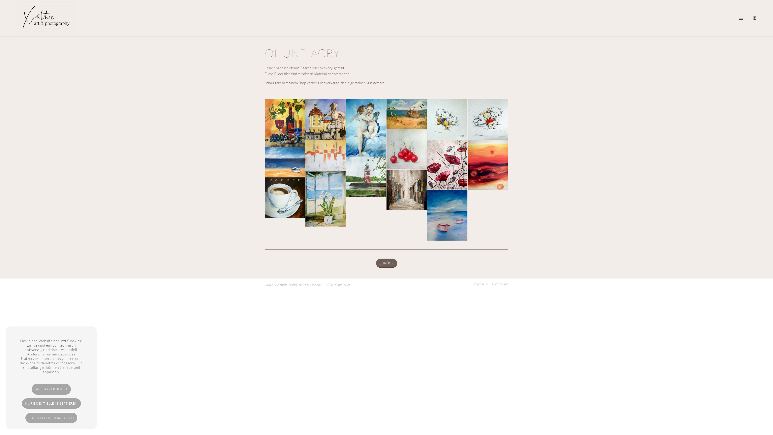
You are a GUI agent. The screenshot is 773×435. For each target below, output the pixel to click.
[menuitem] (741, 18)
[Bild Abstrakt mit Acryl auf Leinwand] (325, 155)
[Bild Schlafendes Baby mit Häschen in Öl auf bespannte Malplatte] (488, 119)
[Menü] (741, 18)
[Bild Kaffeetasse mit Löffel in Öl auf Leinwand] (285, 197)
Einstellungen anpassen (51, 418)
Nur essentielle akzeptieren (51, 403)
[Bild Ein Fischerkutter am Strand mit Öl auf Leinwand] (406, 114)
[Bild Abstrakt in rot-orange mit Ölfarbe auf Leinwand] (488, 165)
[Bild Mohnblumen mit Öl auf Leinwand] (447, 165)
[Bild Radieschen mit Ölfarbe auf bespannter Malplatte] (406, 149)
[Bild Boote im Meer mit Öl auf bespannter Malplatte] (447, 215)
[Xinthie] (46, 18)
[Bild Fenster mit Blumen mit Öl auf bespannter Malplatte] (325, 199)
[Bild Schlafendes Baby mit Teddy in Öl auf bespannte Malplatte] (447, 119)
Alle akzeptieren (51, 389)
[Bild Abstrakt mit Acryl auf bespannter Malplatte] (406, 190)
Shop (302, 83)
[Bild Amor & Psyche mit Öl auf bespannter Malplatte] (366, 128)
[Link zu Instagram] (754, 18)
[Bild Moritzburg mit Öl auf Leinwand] (325, 119)
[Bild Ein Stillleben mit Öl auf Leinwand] (285, 123)
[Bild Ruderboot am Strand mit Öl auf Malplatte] (285, 162)
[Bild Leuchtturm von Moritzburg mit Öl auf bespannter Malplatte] (366, 177)
